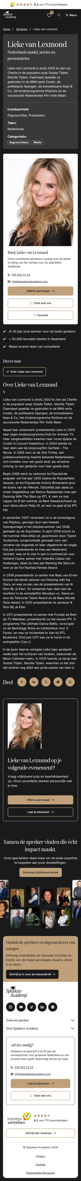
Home (6, 29)
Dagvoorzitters (19, 142)
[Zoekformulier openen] (59, 15)
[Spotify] (52, 1007)
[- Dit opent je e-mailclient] (58, 681)
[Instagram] (10, 1007)
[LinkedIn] (42, 1007)
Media (37, 142)
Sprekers (21, 29)
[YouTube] (21, 1007)
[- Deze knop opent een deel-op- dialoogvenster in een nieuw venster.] (21, 681)
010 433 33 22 (21, 274)
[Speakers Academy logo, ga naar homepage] (10, 15)
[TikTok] (31, 1007)
